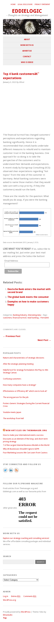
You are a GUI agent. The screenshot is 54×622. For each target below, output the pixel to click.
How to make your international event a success (23, 435)
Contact (27, 57)
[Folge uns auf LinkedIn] (11, 470)
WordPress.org (9, 600)
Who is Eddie (27, 62)
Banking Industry (20, 315)
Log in (5, 596)
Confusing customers (12, 379)
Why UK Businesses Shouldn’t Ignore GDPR (21, 449)
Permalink (44, 318)
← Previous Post (11, 336)
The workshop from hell (13, 418)
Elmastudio (7, 615)
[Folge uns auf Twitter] (5, 470)
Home (13, 4)
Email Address (11, 261)
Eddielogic (27, 11)
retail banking (33, 318)
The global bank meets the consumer (28, 297)
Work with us (27, 45)
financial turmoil (19, 318)
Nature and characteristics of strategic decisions (23, 358)
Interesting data (34, 315)
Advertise (27, 51)
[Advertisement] (26, 110)
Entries (15, 596)
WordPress (25, 612)
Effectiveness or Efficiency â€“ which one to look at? (25, 391)
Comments (29, 596)
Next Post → (44, 340)
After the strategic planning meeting (18, 364)
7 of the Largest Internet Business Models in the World (26, 445)
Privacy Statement (42, 4)
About (27, 39)
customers (7, 318)
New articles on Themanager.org (26, 430)
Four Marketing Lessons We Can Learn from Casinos (25, 452)
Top (5, 618)
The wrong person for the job (15, 397)
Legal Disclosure (25, 4)
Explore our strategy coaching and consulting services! (26, 538)
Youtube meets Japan (12, 412)
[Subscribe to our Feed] (16, 470)
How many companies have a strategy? (19, 385)
